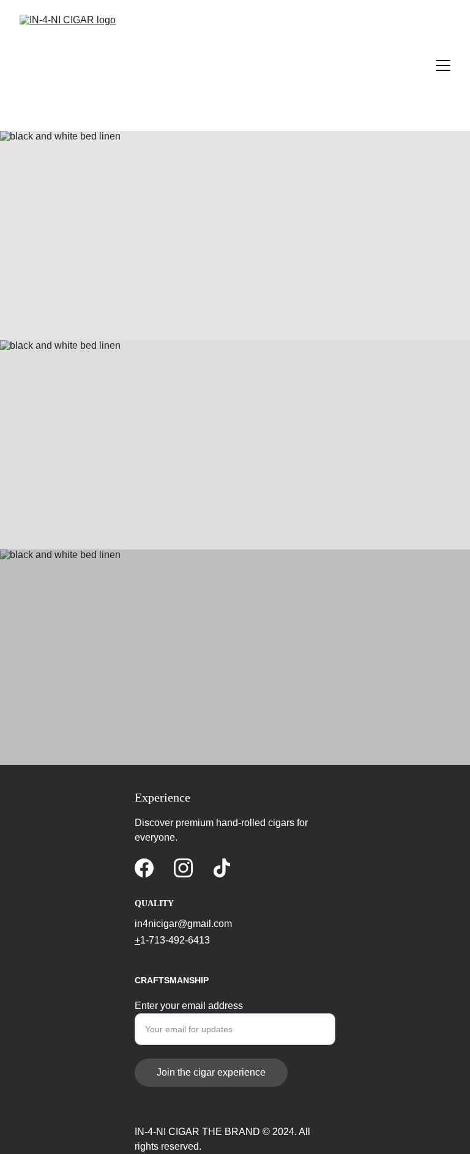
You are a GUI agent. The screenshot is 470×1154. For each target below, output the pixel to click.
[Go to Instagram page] (183, 867)
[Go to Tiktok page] (221, 867)
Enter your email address (189, 1005)
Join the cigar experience (211, 1072)
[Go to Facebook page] (144, 867)
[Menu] (443, 65)
